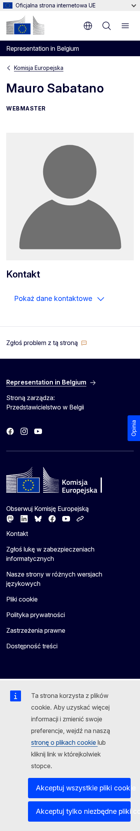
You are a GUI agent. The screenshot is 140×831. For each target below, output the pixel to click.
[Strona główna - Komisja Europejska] (25, 25)
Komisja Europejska (38, 67)
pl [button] (87, 25)
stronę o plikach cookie (64, 742)
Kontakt (17, 533)
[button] (46, 342)
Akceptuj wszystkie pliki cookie (83, 788)
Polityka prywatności (35, 615)
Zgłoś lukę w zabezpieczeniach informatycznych (50, 553)
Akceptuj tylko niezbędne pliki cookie (83, 811)
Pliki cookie (22, 599)
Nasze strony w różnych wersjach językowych (54, 578)
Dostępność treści (32, 646)
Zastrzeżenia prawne (35, 630)
